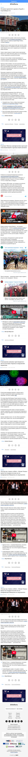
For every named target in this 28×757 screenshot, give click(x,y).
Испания (16, 123)
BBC (16, 395)
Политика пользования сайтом (14, 726)
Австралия (7, 449)
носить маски (17, 112)
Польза (10, 716)
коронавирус (22, 123)
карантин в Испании (9, 123)
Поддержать (14, 1)
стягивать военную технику (19, 227)
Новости (10, 713)
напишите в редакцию (14, 752)
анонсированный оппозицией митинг (9, 176)
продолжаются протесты (19, 321)
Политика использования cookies (14, 729)
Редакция (18, 713)
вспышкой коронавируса (16, 39)
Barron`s (7, 42)
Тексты (10, 714)
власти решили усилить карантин (12, 86)
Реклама (18, 716)
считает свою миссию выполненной (17, 554)
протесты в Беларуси (9, 339)
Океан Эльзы (7, 566)
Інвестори (18, 714)
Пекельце (10, 717)
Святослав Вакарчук (16, 566)
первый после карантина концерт (10, 103)
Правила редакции (14, 724)
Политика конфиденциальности (14, 727)
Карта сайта (18, 717)
